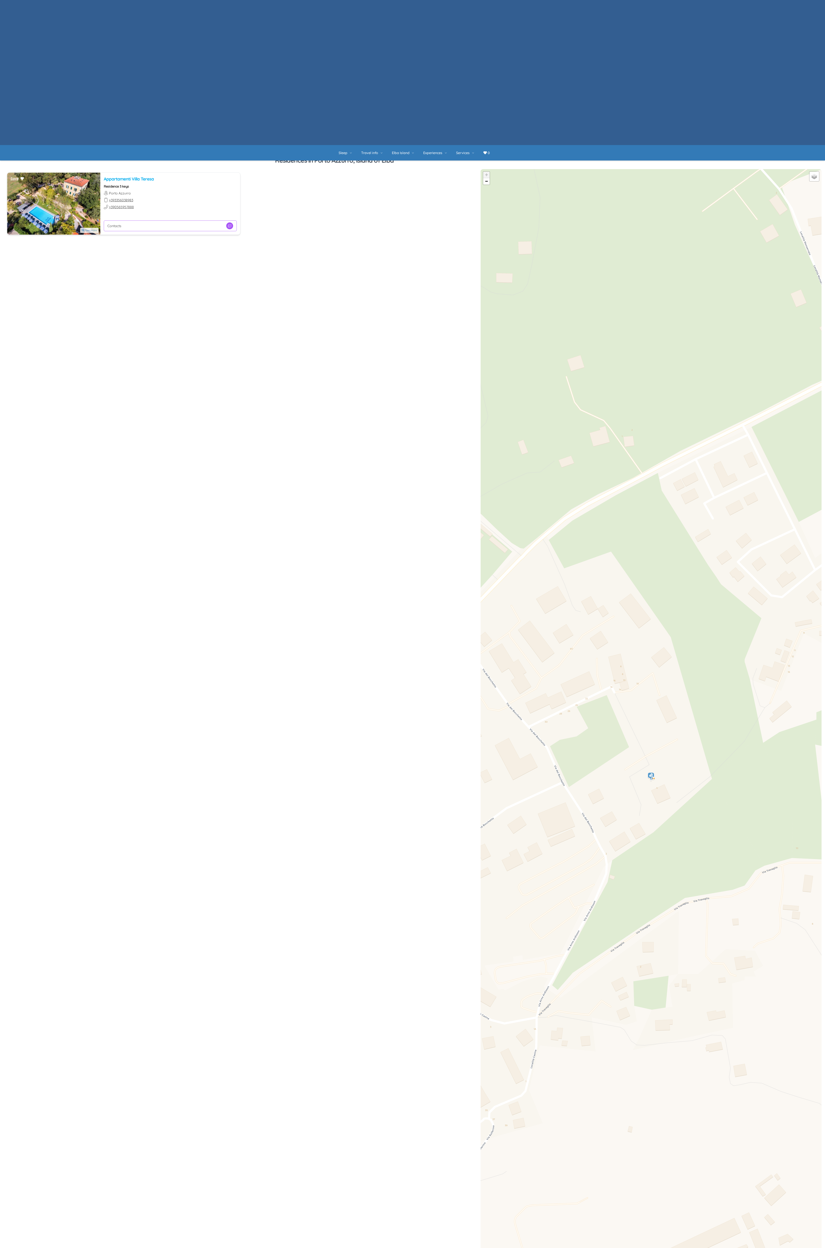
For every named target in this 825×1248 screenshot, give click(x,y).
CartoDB (815, 1246)
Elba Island (415, 6)
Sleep (357, 6)
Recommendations (417, 1235)
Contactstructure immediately (490, 1235)
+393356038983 (121, 55)
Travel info (384, 6)
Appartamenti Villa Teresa (129, 34)
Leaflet (779, 1246)
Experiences (447, 6)
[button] (651, 632)
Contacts (114, 81)
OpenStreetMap (797, 1246)
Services (477, 6)
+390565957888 (121, 62)
